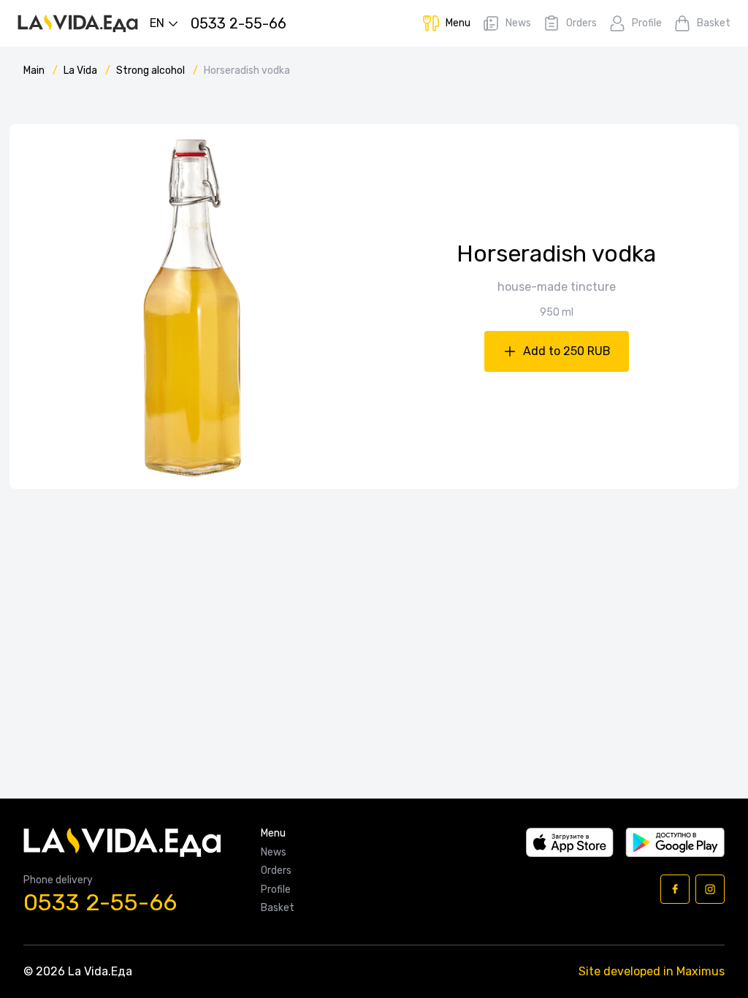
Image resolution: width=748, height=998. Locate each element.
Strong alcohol (151, 70)
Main (35, 70)
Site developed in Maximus (652, 971)
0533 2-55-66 (100, 902)
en (157, 23)
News (273, 852)
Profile (276, 890)
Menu (273, 833)
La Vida (81, 70)
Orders (276, 871)
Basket (277, 908)
